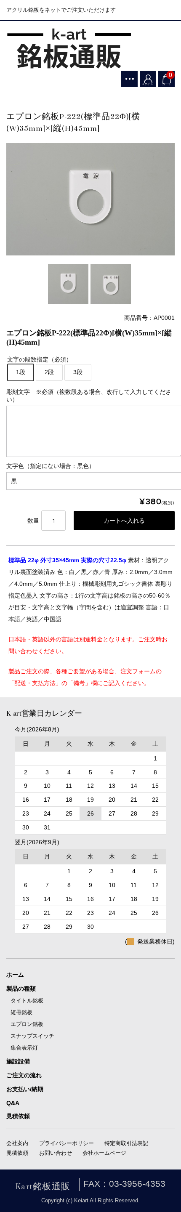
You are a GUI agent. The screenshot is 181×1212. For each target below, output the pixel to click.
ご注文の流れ (24, 1075)
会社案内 (17, 1143)
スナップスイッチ (32, 1036)
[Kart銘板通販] (69, 49)
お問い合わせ (55, 1153)
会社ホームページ (104, 1153)
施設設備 (18, 1061)
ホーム (15, 974)
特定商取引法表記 (126, 1143)
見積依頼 (18, 1116)
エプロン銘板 (27, 1024)
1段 (20, 372)
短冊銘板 (21, 1012)
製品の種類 (21, 988)
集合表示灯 (24, 1048)
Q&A (12, 1103)
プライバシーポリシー (66, 1143)
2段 (49, 372)
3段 (78, 372)
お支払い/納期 (24, 1089)
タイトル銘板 (27, 1000)
